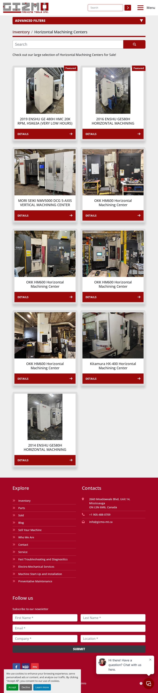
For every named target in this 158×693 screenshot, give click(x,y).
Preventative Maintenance (35, 581)
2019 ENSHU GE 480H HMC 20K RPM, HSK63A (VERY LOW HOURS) (45, 121)
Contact (23, 544)
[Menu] (141, 7)
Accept (12, 687)
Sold (21, 515)
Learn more (42, 687)
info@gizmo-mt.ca (101, 522)
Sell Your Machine (30, 530)
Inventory (24, 500)
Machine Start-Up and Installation (40, 574)
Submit (79, 649)
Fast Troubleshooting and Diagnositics (43, 559)
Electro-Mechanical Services (36, 566)
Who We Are (26, 537)
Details (23, 134)
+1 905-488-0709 (99, 514)
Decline (26, 687)
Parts (21, 508)
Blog (21, 522)
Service (23, 552)
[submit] (127, 8)
